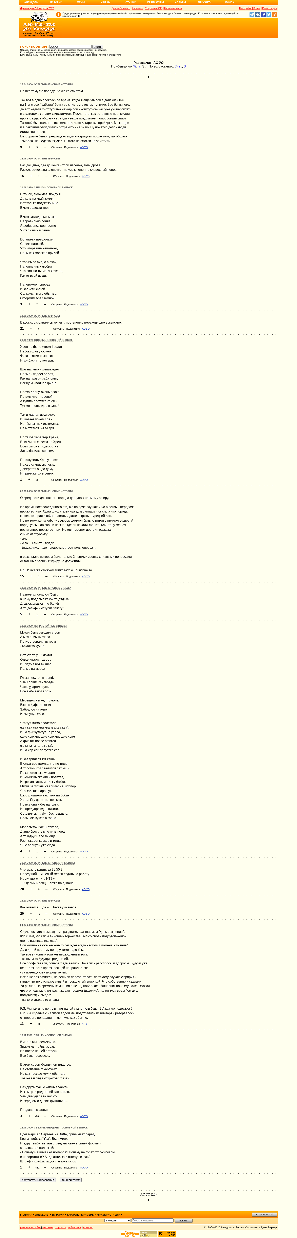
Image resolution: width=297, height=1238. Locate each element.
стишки (115, 1214)
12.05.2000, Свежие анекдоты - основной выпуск (53, 1127)
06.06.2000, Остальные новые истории (46, 491)
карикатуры (75, 1214)
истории (58, 1214)
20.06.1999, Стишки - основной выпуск (46, 340)
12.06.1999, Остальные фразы (40, 315)
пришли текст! (264, 1214)
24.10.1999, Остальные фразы (40, 900)
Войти (256, 8)
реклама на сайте (30, 1227)
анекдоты (42, 1214)
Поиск (229, 2)
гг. (139, 66)
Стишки (130, 2)
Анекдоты (31, 2)
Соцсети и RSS (153, 8)
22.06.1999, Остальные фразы (40, 158)
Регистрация (269, 8)
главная (26, 1214)
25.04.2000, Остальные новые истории (46, 84)
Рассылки (137, 8)
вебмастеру (74, 1227)
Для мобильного (121, 8)
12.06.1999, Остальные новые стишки (45, 587)
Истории (56, 2)
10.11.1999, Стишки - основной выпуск (46, 1035)
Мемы (81, 2)
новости (88, 1227)
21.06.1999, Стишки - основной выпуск (46, 187)
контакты (47, 1227)
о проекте (60, 1227)
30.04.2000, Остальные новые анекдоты (47, 863)
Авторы (180, 2)
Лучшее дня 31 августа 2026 (37, 8)
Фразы (106, 2)
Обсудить (56, 147)
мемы (90, 1214)
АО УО (84, 147)
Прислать (205, 2)
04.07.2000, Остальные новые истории (46, 925)
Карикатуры (155, 2)
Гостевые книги (173, 8)
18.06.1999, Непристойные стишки (43, 625)
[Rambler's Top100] (130, 1234)
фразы (102, 1214)
